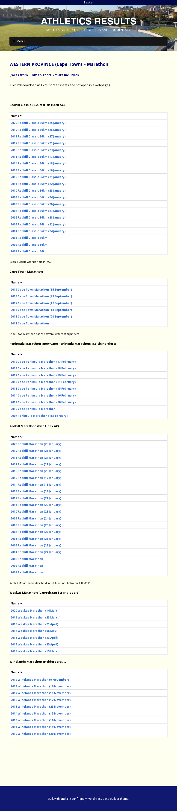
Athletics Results (88, 20)
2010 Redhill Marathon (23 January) (36, 511)
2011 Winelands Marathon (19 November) (41, 727)
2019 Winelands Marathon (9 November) (40, 680)
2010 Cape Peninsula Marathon (33, 409)
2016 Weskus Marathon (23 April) (34, 638)
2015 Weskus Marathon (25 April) (34, 644)
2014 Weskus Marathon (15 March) (35, 651)
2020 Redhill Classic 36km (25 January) (38, 123)
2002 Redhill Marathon (27, 566)
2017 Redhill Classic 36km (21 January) (38, 143)
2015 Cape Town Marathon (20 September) (41, 316)
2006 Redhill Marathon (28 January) (36, 539)
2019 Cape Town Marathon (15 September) (41, 290)
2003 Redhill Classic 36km (29, 238)
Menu (21, 41)
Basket (88, 2)
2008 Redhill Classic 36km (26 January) (38, 204)
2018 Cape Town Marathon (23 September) (41, 296)
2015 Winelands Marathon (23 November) (41, 707)
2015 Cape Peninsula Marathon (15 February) (43, 389)
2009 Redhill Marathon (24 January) (36, 518)
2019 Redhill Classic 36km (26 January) (38, 130)
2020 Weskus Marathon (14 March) (35, 611)
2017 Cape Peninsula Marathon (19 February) (43, 375)
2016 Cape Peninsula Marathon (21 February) (43, 382)
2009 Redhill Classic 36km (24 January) (38, 197)
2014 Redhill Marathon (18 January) (36, 485)
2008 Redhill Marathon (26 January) (36, 525)
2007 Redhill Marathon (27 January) (36, 532)
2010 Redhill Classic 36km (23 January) (38, 191)
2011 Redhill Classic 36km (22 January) (38, 184)
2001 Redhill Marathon (27, 572)
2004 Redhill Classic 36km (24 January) (38, 231)
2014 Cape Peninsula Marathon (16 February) (43, 395)
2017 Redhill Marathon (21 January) (36, 464)
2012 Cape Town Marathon (30, 323)
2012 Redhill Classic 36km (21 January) (38, 177)
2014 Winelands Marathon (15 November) (41, 713)
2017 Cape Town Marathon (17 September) (41, 303)
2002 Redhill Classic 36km (29, 245)
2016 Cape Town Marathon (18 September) (41, 310)
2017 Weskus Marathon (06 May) (34, 631)
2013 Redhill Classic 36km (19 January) (38, 170)
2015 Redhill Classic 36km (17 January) (38, 157)
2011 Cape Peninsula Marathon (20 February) (43, 402)
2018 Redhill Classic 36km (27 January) (38, 136)
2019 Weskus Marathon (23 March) (35, 617)
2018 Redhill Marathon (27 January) (36, 458)
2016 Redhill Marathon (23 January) (36, 471)
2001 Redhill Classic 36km (29, 251)
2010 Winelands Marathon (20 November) (41, 734)
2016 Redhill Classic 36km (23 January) (38, 150)
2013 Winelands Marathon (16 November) (41, 720)
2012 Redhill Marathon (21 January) (36, 498)
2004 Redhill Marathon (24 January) (36, 552)
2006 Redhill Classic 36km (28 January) (38, 217)
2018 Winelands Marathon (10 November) (41, 686)
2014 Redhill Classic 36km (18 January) (38, 163)
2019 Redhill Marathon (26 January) (36, 451)
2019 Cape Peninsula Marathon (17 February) (43, 362)
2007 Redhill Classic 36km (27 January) (38, 211)
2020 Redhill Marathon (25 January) (36, 444)
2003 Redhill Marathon (27, 559)
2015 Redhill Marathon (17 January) (36, 478)
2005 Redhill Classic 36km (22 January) (38, 224)
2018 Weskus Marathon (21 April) (34, 624)
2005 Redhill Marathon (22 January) (36, 545)
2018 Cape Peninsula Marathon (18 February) (43, 368)
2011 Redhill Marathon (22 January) (36, 505)
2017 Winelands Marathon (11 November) (41, 693)
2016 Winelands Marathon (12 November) (41, 700)
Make (64, 799)
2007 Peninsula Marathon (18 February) (39, 416)
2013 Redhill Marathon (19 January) (36, 491)
